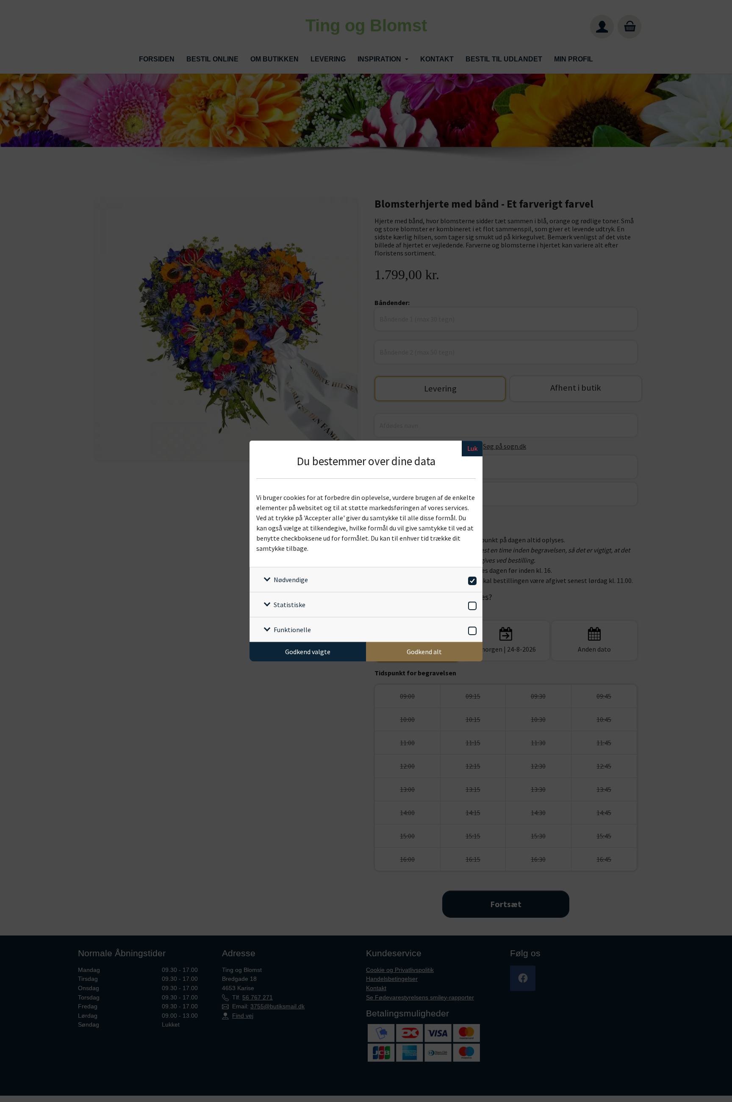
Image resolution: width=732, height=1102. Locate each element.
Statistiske (289, 604)
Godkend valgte (307, 651)
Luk (472, 448)
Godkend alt (424, 651)
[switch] (471, 579)
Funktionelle (292, 629)
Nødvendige (291, 579)
